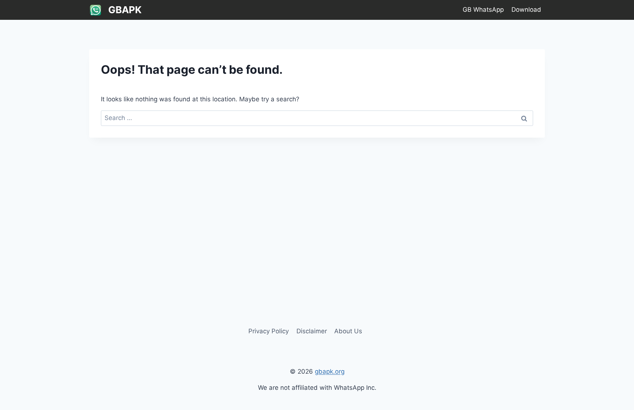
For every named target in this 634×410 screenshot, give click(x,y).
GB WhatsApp (483, 9)
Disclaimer (311, 331)
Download (526, 9)
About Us (348, 331)
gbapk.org (330, 371)
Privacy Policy (268, 331)
